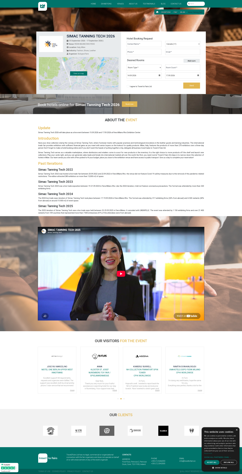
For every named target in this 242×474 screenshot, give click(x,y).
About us (133, 4)
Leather (93, 51)
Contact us (176, 4)
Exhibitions (106, 4)
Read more (208, 453)
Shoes (86, 51)
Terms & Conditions (137, 89)
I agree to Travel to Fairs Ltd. (141, 87)
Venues (120, 4)
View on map (78, 73)
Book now (129, 104)
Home (93, 4)
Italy (175, 12)
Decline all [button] (229, 462)
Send (192, 86)
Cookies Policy (59, 471)
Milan (182, 12)
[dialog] (220, 449)
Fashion (80, 51)
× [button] (237, 430)
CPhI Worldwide (142, 375)
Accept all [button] (212, 462)
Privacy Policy (74, 471)
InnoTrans (57, 372)
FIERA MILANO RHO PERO (84, 44)
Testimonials (149, 4)
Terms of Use (44, 471)
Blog (163, 4)
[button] (117, 398)
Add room (192, 61)
